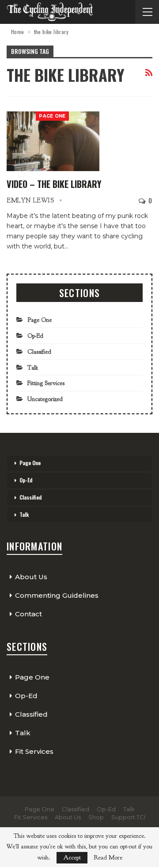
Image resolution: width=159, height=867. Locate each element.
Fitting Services (45, 383)
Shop (96, 817)
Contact (28, 614)
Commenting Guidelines (56, 595)
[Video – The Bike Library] (53, 141)
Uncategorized (45, 399)
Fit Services (34, 751)
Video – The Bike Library (54, 184)
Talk (32, 367)
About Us (31, 577)
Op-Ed (35, 336)
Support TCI (128, 817)
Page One (52, 116)
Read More (108, 858)
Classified (39, 351)
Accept (72, 857)
